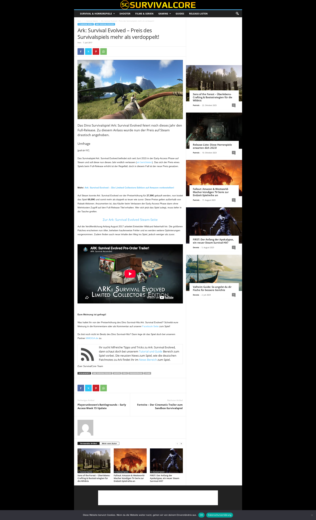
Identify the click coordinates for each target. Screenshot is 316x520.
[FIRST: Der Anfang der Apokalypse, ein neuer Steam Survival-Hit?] (166, 460)
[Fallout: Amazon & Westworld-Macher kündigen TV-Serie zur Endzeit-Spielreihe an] (130, 460)
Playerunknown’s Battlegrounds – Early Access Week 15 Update (102, 406)
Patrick (196, 105)
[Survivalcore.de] (158, 4)
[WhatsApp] (103, 51)
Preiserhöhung (136, 373)
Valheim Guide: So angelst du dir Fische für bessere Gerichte (212, 288)
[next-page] (181, 443)
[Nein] (312, 515)
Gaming (163, 13)
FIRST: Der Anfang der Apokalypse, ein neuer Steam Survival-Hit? (164, 478)
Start (79, 21)
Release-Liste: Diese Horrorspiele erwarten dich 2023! (212, 146)
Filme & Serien (144, 13)
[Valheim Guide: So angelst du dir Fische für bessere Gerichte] (214, 273)
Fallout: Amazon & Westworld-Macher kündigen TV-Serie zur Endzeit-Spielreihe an (129, 478)
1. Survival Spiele (91, 21)
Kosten (117, 373)
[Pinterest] (96, 51)
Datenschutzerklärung (219, 515)
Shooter (124, 13)
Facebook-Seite (150, 326)
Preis (125, 373)
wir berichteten (144, 162)
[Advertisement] (130, 177)
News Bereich (148, 360)
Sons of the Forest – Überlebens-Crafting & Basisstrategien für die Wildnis (94, 478)
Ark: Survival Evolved (105, 24)
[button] (237, 13)
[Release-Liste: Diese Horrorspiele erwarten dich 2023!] (214, 131)
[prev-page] (177, 443)
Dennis (196, 247)
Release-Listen (198, 13)
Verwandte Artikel (88, 443)
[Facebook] (81, 51)
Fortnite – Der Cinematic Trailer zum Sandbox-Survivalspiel (160, 406)
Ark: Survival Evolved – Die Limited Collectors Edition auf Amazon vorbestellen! (129, 187)
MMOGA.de (92, 338)
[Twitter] (88, 51)
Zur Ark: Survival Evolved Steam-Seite (130, 220)
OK (201, 515)
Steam (147, 373)
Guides (180, 13)
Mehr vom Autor (109, 443)
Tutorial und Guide (150, 351)
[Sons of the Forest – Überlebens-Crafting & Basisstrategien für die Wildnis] (94, 460)
